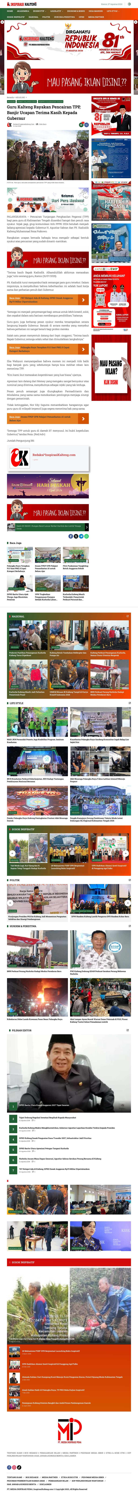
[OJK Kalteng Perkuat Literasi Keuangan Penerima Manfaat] (100, 1200)
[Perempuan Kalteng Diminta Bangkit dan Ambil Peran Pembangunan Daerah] (14, 1404)
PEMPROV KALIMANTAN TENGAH (51, 102)
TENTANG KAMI (14, 1453)
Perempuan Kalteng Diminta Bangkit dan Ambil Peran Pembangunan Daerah (56, 1403)
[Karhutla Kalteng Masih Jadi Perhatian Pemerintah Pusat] (28, 674)
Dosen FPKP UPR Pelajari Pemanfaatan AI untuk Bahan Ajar (46, 568)
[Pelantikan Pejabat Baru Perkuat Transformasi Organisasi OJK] (37, 1236)
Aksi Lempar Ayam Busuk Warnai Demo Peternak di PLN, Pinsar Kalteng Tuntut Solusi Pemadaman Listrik (99, 1020)
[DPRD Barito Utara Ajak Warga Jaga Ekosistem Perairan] (20, 583)
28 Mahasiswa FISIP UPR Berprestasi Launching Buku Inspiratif (67, 867)
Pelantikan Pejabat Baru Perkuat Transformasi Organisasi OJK (35, 1253)
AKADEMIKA (13, 560)
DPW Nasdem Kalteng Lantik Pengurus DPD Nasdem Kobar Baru (100, 916)
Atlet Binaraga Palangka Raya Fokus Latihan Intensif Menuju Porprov (97, 780)
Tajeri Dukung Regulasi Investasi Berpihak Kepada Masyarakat (47, 1117)
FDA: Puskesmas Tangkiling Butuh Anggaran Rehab (75, 567)
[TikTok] (19, 1467)
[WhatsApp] (86, 536)
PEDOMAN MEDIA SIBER (92, 1453)
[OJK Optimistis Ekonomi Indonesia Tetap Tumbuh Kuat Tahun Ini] (100, 1236)
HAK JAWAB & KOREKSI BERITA (49, 1455)
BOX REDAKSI (31, 1453)
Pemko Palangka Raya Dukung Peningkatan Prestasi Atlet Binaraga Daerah (37, 819)
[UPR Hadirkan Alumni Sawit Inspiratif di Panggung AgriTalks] (109, 848)
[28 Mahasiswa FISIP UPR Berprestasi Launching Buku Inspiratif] (69, 848)
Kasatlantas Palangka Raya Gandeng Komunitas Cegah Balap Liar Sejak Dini (99, 740)
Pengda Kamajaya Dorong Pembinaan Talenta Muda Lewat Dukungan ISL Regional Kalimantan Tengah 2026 (96, 819)
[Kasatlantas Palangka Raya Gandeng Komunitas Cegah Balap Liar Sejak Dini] (100, 722)
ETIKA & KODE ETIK (115, 1453)
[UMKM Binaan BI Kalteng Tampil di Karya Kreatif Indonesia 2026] (69, 674)
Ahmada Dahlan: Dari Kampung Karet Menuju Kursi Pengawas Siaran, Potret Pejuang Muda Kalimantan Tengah (72, 1377)
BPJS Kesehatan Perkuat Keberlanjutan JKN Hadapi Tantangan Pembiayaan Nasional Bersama (35, 780)
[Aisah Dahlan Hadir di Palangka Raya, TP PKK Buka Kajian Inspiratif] (14, 1391)
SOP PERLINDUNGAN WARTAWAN (87, 1480)
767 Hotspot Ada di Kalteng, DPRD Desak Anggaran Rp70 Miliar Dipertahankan (54, 1169)
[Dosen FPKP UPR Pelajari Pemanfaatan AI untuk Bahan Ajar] (48, 555)
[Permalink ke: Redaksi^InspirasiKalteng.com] (10, 124)
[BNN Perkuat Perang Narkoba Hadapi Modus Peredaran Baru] (109, 674)
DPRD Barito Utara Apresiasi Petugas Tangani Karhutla (44, 1148)
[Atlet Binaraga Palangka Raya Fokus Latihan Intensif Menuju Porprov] (100, 761)
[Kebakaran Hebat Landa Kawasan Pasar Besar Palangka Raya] (37, 997)
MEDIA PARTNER (70, 1453)
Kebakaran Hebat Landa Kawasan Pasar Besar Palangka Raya (34, 1019)
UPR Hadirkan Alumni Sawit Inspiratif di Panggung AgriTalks (109, 867)
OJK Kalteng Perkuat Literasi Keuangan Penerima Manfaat (96, 1217)
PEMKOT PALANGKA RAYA (26, 102)
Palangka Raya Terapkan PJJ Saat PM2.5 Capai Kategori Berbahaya (18, 568)
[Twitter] (76, 536)
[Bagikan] (86, 125)
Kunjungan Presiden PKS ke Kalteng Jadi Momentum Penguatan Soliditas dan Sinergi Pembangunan (37, 917)
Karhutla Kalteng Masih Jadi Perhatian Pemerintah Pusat (26, 693)
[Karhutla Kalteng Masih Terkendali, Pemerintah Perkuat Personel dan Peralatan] (76, 583)
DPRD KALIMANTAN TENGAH (75, 560)
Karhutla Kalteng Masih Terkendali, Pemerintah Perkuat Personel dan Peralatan (74, 597)
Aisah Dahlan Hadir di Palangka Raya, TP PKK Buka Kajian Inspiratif (53, 1390)
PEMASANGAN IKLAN (50, 1453)
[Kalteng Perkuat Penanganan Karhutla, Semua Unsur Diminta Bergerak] (109, 635)
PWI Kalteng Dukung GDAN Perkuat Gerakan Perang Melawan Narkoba (98, 972)
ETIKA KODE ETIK (69, 1477)
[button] (129, 4)
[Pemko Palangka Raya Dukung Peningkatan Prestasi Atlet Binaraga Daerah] (37, 800)
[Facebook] (70, 536)
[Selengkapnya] (127, 616)
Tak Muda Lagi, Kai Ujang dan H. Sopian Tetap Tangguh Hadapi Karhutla (28, 867)
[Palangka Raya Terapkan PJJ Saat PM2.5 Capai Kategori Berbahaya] (20, 555)
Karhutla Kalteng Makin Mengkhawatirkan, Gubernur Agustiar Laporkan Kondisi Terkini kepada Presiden (67, 1128)
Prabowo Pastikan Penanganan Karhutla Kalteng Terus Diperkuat (27, 654)
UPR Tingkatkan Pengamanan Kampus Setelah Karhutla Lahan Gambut (45, 597)
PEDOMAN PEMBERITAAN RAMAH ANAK (26, 1480)
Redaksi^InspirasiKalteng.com (23, 124)
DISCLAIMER (70, 1455)
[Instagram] (14, 1467)
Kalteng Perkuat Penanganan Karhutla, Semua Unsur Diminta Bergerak (108, 654)
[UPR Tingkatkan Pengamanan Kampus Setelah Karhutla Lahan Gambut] (48, 583)
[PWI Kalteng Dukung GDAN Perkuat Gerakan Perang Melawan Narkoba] (100, 949)
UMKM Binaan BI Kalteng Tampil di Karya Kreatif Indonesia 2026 (69, 693)
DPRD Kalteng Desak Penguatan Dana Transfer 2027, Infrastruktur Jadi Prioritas (55, 1138)
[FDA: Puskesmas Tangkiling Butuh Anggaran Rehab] (76, 555)
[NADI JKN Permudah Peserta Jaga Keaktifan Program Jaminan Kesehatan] (37, 722)
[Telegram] (81, 536)
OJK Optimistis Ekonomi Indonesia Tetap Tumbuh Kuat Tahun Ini (100, 1253)
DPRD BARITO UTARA (16, 589)
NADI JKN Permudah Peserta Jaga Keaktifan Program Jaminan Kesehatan (35, 740)
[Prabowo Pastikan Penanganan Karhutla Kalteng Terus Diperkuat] (28, 635)
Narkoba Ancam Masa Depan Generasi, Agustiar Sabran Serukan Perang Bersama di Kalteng (60, 1158)
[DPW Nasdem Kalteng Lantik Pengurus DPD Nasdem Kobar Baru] (100, 899)
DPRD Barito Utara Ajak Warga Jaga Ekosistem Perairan (17, 597)
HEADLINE (11, 102)
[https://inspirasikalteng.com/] (22, 4)
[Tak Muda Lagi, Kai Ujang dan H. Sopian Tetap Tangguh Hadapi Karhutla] (28, 848)
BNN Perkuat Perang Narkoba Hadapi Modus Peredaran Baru (107, 693)
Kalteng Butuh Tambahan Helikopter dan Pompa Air (68, 654)
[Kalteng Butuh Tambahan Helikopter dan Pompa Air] (69, 635)
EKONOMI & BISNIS (58, 687)
